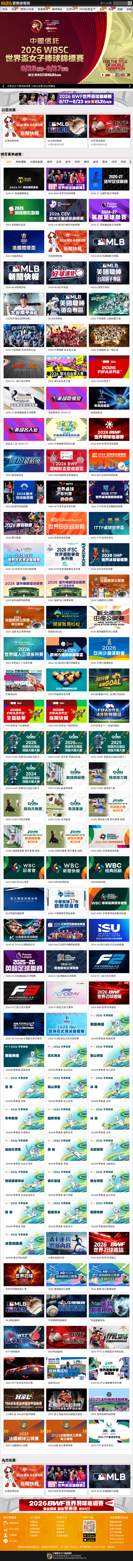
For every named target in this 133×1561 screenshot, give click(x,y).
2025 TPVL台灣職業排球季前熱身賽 (109, 1351)
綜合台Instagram (117, 1542)
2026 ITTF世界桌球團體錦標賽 (107, 506)
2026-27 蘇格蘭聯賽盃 (17, 193)
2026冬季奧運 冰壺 (101, 1132)
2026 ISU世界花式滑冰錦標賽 (21, 569)
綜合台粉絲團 (115, 1532)
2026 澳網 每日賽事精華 (103, 1289)
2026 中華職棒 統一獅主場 (104, 350)
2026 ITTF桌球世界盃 (102, 537)
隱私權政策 (35, 1532)
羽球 (77, 161)
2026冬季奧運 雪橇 (58, 1163)
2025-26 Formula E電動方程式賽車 (24, 1038)
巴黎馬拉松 (11, 694)
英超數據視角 (98, 1320)
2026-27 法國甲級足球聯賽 (105, 193)
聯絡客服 (60, 1529)
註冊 (109, 3)
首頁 (5, 9)
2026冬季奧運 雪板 (15, 1226)
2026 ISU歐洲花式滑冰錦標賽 (63, 1038)
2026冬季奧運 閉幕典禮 (18, 1070)
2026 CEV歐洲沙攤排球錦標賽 (64, 224)
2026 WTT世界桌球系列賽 (61, 506)
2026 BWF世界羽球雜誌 (103, 1257)
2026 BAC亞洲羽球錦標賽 (104, 475)
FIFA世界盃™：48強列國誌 (105, 725)
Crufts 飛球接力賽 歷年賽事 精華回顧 (110, 819)
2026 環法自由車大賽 (59, 381)
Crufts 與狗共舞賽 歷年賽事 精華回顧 (67, 850)
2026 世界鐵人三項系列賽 (19, 663)
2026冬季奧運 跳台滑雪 (103, 1195)
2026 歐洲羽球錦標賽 (17, 506)
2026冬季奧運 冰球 (101, 1101)
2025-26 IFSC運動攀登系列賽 (106, 1383)
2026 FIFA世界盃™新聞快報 (63, 725)
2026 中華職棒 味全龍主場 (62, 350)
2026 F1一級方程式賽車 (18, 381)
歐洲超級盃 (96, 412)
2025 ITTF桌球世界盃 (102, 1445)
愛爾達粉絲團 (115, 1522)
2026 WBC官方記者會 (17, 882)
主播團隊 (13, 1535)
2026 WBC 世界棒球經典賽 (105, 850)
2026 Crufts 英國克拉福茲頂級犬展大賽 (26, 757)
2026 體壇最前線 (14, 475)
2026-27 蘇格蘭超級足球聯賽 (21, 412)
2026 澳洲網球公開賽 (59, 1289)
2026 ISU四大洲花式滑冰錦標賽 (107, 944)
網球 (86, 161)
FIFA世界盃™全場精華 (17, 725)
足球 (58, 161)
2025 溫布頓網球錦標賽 (103, 1414)
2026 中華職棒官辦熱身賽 (61, 913)
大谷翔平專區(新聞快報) (18, 318)
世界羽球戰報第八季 (16, 1289)
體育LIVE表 (27, 9)
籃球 (68, 161)
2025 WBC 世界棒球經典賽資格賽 (108, 913)
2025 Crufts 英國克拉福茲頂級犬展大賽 (111, 757)
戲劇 (120, 9)
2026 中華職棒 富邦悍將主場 (20, 350)
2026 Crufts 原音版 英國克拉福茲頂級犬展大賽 (72, 757)
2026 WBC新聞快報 (58, 882)
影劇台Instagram (117, 1539)
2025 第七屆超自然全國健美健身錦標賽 (68, 1414)
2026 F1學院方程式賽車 (60, 1007)
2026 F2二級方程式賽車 (103, 976)
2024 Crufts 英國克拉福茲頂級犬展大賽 (26, 788)
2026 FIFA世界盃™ (101, 381)
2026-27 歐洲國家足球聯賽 (62, 976)
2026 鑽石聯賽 (13, 537)
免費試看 (34, 1522)
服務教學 (60, 1532)
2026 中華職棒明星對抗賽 (61, 443)
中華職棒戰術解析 (57, 1320)
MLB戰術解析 (55, 140)
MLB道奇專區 (55, 318)
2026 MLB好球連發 (58, 287)
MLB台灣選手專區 (100, 287)
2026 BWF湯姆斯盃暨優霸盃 (63, 475)
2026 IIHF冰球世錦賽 (102, 569)
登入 (102, 3)
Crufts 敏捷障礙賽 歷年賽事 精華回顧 (25, 850)
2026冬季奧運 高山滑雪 (60, 1101)
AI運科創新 (36, 161)
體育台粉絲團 (115, 1525)
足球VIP (71, 9)
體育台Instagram (117, 1535)
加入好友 (13, 1541)
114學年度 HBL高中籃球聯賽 (20, 1414)
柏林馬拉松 (54, 1383)
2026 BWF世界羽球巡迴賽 (104, 443)
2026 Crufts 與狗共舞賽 (18, 819)
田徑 (123, 161)
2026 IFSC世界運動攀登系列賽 (64, 569)
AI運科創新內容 (56, 1257)
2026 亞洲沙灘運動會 (102, 663)
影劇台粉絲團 (115, 1529)
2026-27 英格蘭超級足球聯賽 (106, 224)
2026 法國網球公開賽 (102, 600)
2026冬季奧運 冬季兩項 (18, 1132)
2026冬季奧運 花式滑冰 (60, 1070)
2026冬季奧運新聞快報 (103, 1226)
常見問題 (60, 1522)
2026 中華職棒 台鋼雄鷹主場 (106, 318)
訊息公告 (60, 1525)
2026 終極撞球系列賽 (59, 694)
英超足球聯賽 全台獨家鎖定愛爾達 (25, 86)
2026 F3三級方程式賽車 (18, 1007)
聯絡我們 (111, 1547)
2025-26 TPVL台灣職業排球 (20, 944)
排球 (114, 161)
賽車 (105, 161)
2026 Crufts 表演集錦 (59, 819)
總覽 (9, 161)
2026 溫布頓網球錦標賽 (18, 600)
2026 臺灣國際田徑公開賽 (104, 631)
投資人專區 (14, 1529)
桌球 (95, 161)
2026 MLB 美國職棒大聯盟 (104, 256)
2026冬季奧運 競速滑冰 (60, 1226)
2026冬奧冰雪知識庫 (16, 1257)
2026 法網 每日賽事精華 (18, 631)
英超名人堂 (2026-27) (17, 443)
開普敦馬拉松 (55, 631)
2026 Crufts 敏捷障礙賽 (60, 788)
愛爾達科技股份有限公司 (28, 1547)
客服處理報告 (62, 1535)
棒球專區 (57, 9)
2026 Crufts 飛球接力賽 (103, 788)
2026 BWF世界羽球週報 (103, 1007)
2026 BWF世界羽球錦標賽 (62, 193)
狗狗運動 (21, 161)
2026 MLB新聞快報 (16, 287)
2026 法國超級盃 (14, 256)
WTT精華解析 (13, 1351)
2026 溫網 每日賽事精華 (60, 600)
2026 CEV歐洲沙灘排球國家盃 (64, 663)
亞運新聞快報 (12, 140)
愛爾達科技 (14, 1523)
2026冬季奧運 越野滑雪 (60, 1132)
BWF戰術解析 (98, 140)
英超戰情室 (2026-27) (59, 412)
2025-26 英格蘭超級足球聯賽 (21, 976)
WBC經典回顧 (98, 882)
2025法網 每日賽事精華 (60, 1445)
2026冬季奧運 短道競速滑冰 (20, 1195)
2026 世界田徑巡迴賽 (59, 537)
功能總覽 (34, 1535)
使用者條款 (35, 1529)
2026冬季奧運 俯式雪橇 (60, 1195)
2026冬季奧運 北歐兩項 (103, 1163)
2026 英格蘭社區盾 (15, 224)
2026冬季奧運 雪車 (15, 1101)
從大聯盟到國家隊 (15, 913)
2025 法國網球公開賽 (17, 1445)
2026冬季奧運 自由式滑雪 (19, 1163)
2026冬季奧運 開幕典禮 (103, 1038)
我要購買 (43, 9)
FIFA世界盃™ (87, 9)
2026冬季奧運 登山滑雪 (103, 1070)
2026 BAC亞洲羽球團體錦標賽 (64, 944)
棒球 (49, 161)
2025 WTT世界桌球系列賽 (19, 1383)
